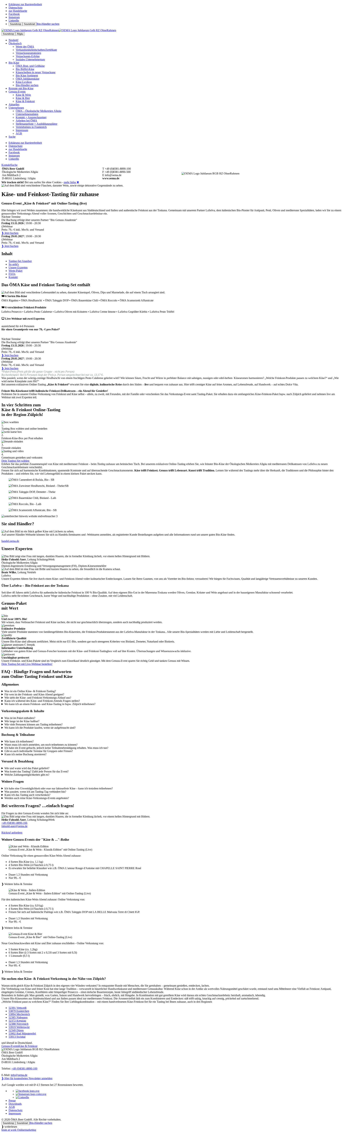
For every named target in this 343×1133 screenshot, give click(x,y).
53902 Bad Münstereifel (22, 1033)
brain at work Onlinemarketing (18, 1129)
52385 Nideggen (18, 1017)
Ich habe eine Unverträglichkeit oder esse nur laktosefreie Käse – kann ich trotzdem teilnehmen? (58, 788)
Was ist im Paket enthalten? (19, 718)
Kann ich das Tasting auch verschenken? (27, 794)
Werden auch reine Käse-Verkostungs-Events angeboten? (36, 798)
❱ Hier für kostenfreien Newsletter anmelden (26, 1078)
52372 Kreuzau (17, 1020)
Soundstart (29, 24)
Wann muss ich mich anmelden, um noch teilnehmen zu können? (41, 744)
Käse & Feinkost (27, 1046)
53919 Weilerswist (19, 1027)
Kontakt (6, 164)
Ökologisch (15, 43)
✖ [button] (78, 182)
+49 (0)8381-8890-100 (24, 1068)
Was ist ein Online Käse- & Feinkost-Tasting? (30, 691)
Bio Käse (14, 62)
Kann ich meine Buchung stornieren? (25, 754)
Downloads (15, 1103)
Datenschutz (16, 1110)
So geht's (14, 264)
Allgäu (20, 34)
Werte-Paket (15, 270)
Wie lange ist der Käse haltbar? (21, 721)
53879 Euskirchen (19, 1011)
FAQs (12, 273)
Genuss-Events (17, 91)
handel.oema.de (10, 541)
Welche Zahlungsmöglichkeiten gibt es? (26, 774)
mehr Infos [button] (70, 182)
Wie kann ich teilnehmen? (19, 741)
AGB (12, 1107)
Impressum (15, 1113)
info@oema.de (19, 1075)
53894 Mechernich (19, 1014)
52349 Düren (16, 1030)
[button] (171, 865)
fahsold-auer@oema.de (14, 826)
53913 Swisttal (17, 1036)
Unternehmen (16, 107)
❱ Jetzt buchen (9, 233)
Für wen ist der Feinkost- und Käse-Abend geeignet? (34, 694)
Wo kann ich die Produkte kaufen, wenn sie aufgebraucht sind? (40, 727)
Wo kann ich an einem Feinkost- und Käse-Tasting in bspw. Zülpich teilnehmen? (49, 704)
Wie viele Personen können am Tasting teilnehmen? (33, 724)
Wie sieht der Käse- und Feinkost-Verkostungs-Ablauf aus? (37, 697)
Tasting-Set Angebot (20, 261)
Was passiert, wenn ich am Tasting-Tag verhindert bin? (35, 791)
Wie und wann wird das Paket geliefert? (26, 768)
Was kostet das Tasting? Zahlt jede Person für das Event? (36, 771)
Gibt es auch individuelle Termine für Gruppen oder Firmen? (38, 751)
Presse (12, 1100)
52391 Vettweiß (17, 1007)
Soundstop (15, 24)
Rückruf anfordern (11, 832)
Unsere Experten (18, 267)
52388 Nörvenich (18, 1023)
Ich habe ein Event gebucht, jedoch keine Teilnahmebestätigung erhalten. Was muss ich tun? (56, 747)
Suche (14, 164)
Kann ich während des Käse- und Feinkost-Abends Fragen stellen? (42, 700)
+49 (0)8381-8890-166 (14, 822)
